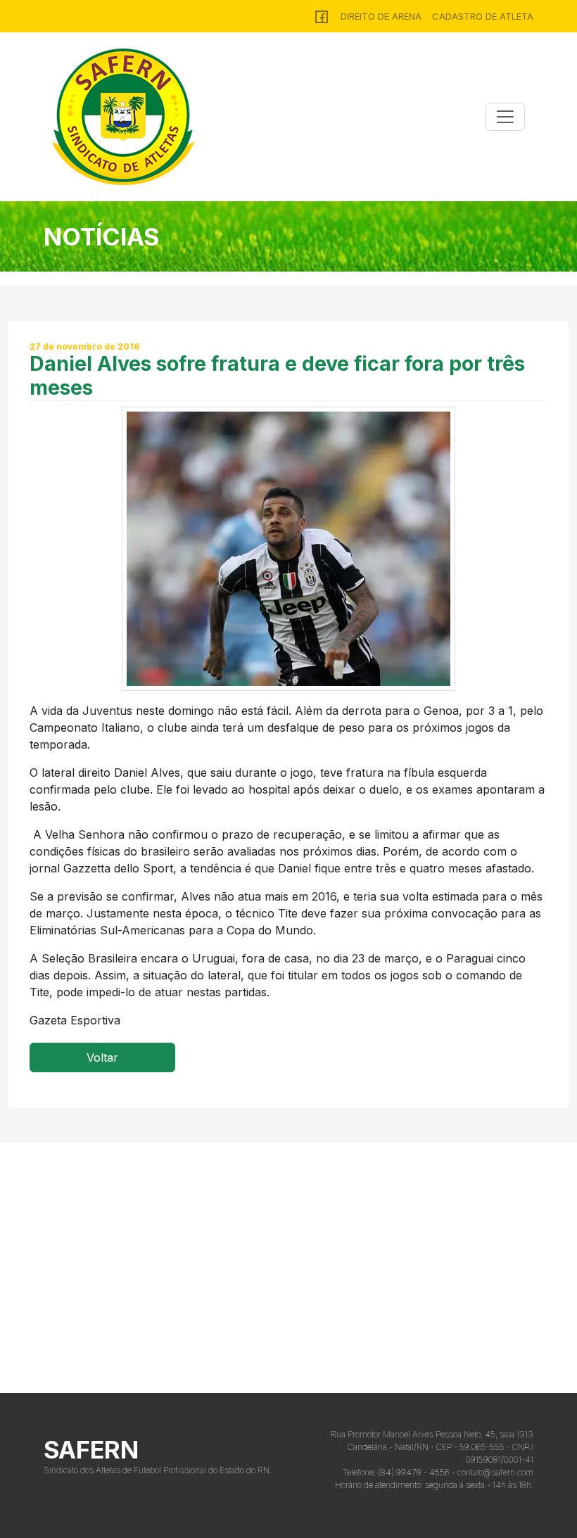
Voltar (102, 1057)
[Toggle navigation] (505, 117)
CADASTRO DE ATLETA (482, 16)
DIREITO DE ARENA (381, 16)
